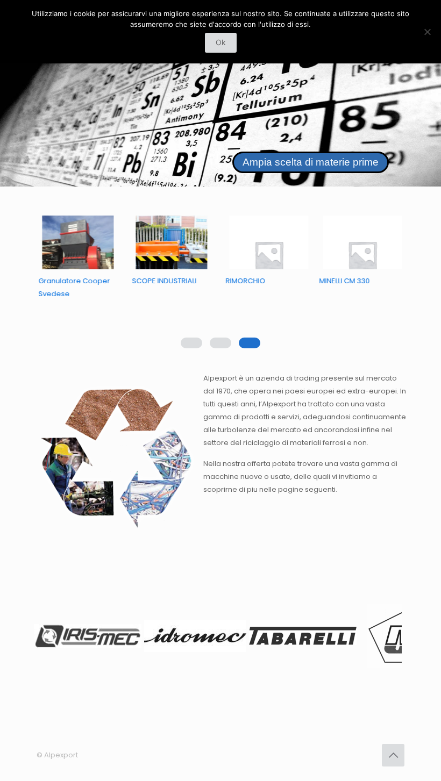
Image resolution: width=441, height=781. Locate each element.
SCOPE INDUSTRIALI (166, 281)
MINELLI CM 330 (347, 281)
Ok (221, 42)
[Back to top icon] (393, 755)
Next (390, 638)
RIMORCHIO (248, 281)
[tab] (249, 343)
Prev (50, 638)
